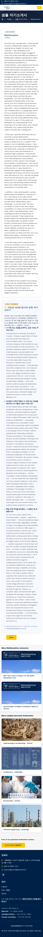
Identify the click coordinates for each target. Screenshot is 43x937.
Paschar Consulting (9, 917)
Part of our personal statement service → (19, 839)
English (4, 887)
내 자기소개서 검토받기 (13, 845)
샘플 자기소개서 (21, 19)
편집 (21, 637)
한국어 (4, 894)
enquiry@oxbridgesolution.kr (15, 3)
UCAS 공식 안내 (12, 628)
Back (11, 637)
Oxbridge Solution (8, 914)
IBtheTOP (5, 911)
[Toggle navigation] (39, 7)
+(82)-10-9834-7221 (10, 1)
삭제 (32, 637)
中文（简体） (6, 890)
